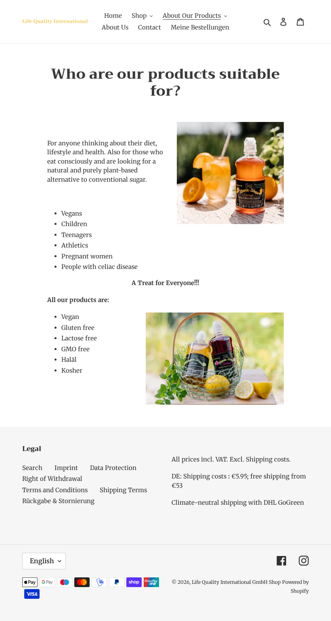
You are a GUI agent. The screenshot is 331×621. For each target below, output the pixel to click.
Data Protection (113, 468)
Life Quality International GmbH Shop (236, 582)
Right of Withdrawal (52, 479)
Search (32, 468)
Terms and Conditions (55, 490)
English (42, 561)
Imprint (66, 468)
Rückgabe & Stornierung (58, 501)
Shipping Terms (123, 490)
